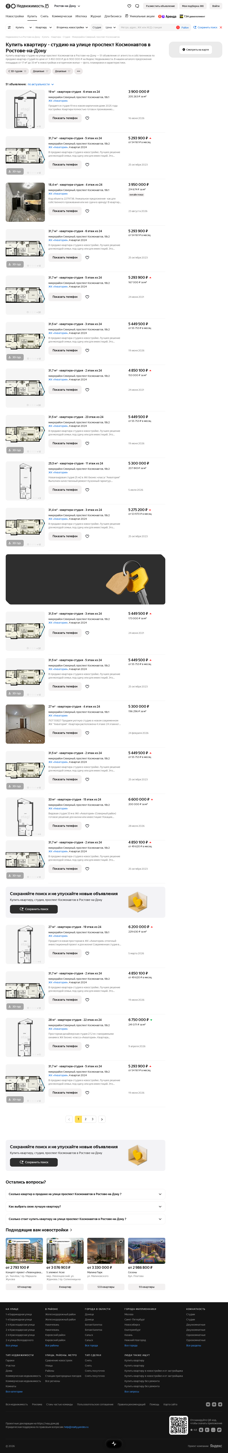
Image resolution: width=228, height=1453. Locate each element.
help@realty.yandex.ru (76, 1427)
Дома (9, 1370)
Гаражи (10, 1360)
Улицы (49, 1365)
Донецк (89, 1314)
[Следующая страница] (101, 1119)
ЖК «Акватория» (58, 100)
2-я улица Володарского (19, 1340)
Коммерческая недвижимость (23, 1376)
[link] (215, 6)
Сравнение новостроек (58, 1360)
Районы (49, 1370)
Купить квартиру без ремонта (142, 1381)
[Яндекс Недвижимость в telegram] (220, 1404)
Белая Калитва (93, 1324)
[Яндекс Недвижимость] (27, 6)
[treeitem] (16, 16)
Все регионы (52, 1381)
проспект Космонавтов (89, 97)
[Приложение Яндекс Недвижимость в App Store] (201, 1429)
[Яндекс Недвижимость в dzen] (214, 1404)
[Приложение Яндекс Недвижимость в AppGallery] (213, 1429)
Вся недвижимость (17, 1404)
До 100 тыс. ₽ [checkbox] (22, 595)
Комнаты (11, 1386)
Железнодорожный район (60, 1314)
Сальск (89, 1335)
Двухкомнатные (195, 1324)
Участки (10, 1365)
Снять (88, 1360)
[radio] (85, 1119)
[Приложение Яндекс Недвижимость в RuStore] (219, 1429)
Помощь (154, 1404)
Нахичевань (52, 1324)
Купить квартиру (134, 1360)
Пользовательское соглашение (95, 1404)
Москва (129, 1314)
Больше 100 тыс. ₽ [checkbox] (50, 595)
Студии (190, 1314)
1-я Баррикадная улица (19, 1314)
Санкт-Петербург (135, 1319)
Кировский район (55, 1335)
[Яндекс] (216, 1446)
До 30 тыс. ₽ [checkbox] (21, 584)
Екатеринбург (133, 1329)
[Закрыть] (220, 27)
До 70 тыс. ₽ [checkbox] (68, 584)
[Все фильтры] (9, 27)
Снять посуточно (95, 1370)
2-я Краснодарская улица (20, 1324)
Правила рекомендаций (131, 1404)
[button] (137, 6)
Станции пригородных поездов (63, 1376)
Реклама (37, 1404)
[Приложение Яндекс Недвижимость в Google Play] (207, 1429)
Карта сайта (170, 1404)
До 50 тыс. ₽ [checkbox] (45, 584)
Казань (129, 1335)
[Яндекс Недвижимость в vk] (208, 1404)
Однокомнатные (196, 1335)
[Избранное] (129, 6)
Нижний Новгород (135, 1340)
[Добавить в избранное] (87, 118)
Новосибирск (132, 1324)
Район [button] (185, 27)
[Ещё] (78, 71)
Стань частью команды (59, 1404)
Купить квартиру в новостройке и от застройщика (154, 1370)
